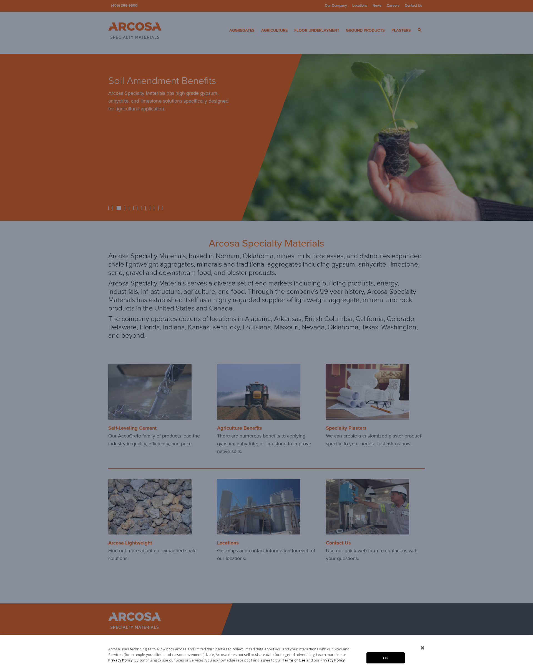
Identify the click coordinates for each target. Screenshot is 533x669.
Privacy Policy (120, 660)
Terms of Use (293, 660)
